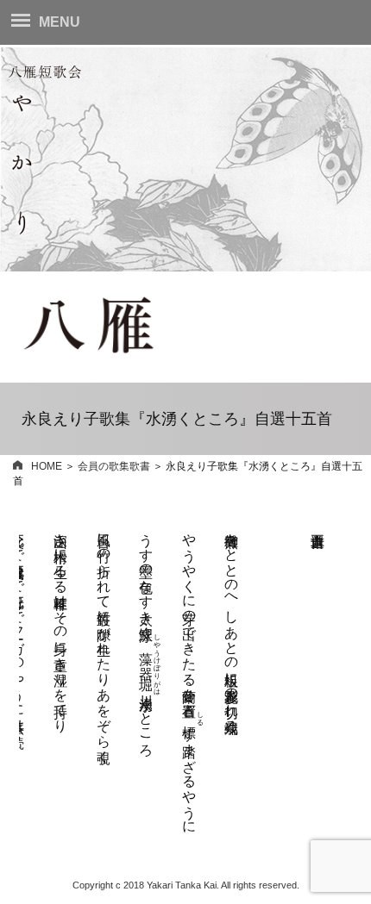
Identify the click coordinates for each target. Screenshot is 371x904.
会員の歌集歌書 (114, 466)
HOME (46, 466)
